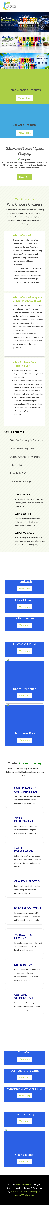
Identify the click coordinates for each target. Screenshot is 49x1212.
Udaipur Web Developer (25, 1195)
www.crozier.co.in (23, 1184)
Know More (24, 177)
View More (24, 97)
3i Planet (14, 1191)
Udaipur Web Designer (30, 1191)
